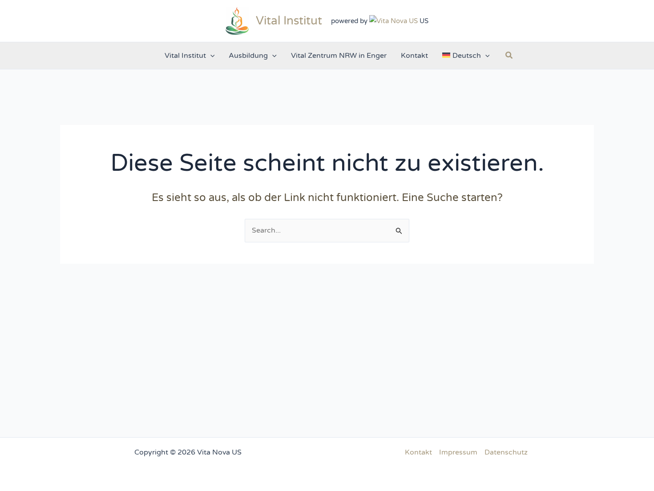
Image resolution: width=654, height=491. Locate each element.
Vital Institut (289, 21)
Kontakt (418, 452)
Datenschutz (506, 452)
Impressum (458, 452)
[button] (210, 55)
